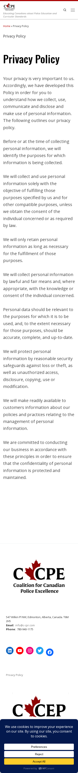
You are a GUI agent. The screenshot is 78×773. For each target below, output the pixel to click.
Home (6, 26)
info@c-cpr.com (25, 625)
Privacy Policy (14, 675)
